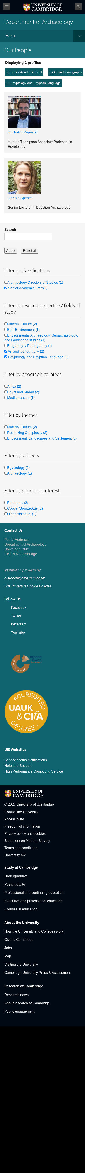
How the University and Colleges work (33, 931)
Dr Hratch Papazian (23, 132)
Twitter (16, 616)
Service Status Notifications (25, 760)
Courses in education (20, 909)
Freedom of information (22, 826)
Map (7, 956)
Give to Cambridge (18, 939)
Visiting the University (21, 964)
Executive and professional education (33, 901)
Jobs (8, 948)
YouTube (18, 632)
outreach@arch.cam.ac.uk (24, 578)
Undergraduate (16, 876)
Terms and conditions (20, 848)
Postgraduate (14, 884)
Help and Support (18, 766)
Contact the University (21, 812)
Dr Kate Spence (20, 198)
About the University (21, 922)
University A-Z (15, 855)
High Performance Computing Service (33, 771)
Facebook (18, 608)
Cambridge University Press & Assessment (37, 973)
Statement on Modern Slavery (27, 841)
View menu (6, 6)
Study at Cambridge (21, 867)
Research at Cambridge (23, 985)
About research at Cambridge (27, 1003)
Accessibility (14, 819)
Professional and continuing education (34, 893)
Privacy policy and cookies (25, 833)
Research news (16, 995)
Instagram (18, 624)
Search (78, 6)
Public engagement (19, 1011)
